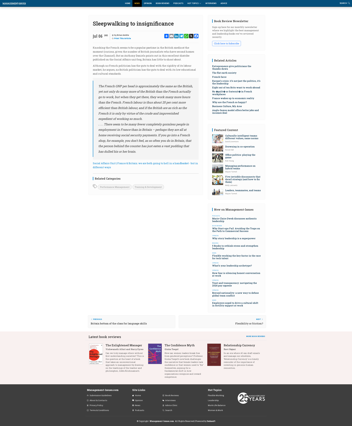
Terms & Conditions (99, 410)
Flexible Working (216, 395)
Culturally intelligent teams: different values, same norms (241, 137)
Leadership (213, 400)
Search (168, 410)
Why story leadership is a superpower (233, 238)
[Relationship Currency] (215, 358)
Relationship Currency (239, 345)
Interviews (210, 3)
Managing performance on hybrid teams (240, 167)
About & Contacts (98, 400)
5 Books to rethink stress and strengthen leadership (235, 247)
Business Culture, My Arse (227, 106)
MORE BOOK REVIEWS (255, 336)
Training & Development (148, 187)
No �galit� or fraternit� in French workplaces (232, 93)
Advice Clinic (171, 405)
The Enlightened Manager (124, 345)
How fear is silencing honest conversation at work (236, 274)
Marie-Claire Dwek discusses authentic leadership (234, 220)
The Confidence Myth (180, 345)
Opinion (148, 3)
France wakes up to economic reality (233, 98)
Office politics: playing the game (240, 156)
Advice (224, 3)
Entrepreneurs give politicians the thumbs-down (231, 67)
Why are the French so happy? (229, 102)
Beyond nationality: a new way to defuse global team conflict (235, 294)
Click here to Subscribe (226, 43)
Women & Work (215, 410)
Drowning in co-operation (240, 146)
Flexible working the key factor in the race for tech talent (236, 257)
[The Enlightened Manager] (97, 359)
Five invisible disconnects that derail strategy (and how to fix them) (242, 179)
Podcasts (178, 3)
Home (127, 3)
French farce (219, 76)
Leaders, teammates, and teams (243, 190)
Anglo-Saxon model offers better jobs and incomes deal (235, 111)
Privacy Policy (96, 405)
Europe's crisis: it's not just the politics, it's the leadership (236, 82)
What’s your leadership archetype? (232, 265)
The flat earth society (224, 72)
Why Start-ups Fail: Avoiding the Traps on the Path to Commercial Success (236, 229)
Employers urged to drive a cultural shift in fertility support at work (235, 304)
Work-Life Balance (217, 405)
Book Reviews (162, 3)
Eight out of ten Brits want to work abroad (236, 87)
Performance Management (115, 187)
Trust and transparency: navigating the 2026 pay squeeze (234, 284)
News (137, 3)
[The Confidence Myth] (156, 362)
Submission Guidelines (101, 395)
